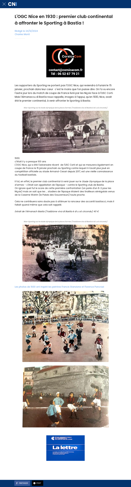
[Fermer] (4, 4)
